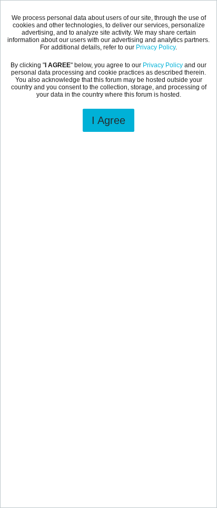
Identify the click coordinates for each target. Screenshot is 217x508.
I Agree (108, 120)
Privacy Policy (155, 47)
